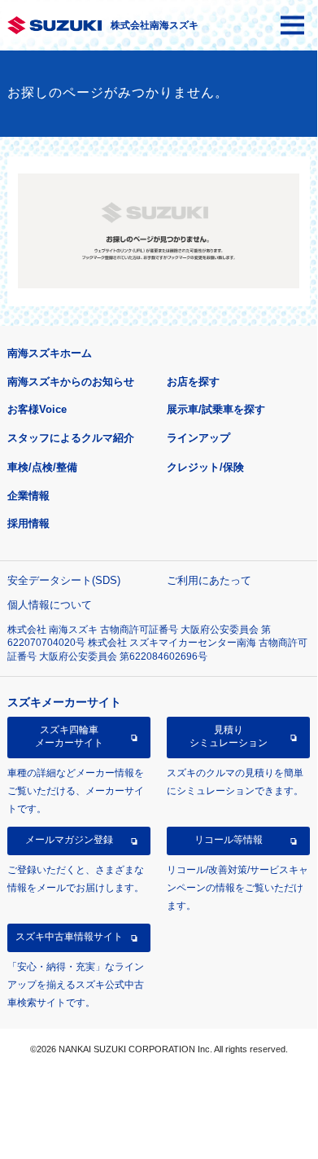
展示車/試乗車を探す (216, 409)
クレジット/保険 (205, 467)
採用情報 (28, 523)
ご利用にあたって (209, 580)
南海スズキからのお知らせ (70, 381)
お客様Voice (37, 409)
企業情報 (28, 496)
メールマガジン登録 (69, 839)
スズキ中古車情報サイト (69, 936)
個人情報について (49, 605)
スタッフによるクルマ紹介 (70, 438)
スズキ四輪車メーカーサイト (69, 736)
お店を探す (193, 381)
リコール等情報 (228, 839)
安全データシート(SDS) (63, 580)
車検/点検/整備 (42, 467)
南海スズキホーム (49, 353)
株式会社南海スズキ (154, 25)
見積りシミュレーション (228, 736)
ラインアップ (198, 438)
